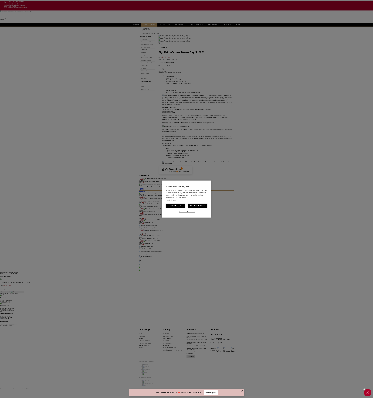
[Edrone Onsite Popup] (186, 199)
